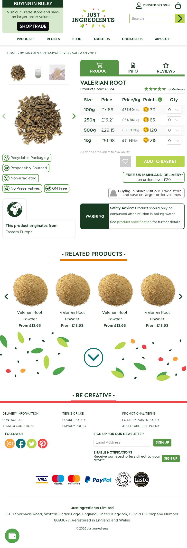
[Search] (180, 18)
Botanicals (29, 53)
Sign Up (170, 458)
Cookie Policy (73, 420)
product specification (134, 222)
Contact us (11, 420)
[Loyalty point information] (160, 99)
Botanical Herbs (55, 53)
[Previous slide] (4, 116)
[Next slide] (74, 116)
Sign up (162, 442)
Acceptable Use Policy (141, 426)
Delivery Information (20, 414)
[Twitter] (32, 443)
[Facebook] (21, 443)
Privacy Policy (74, 426)
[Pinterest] (42, 443)
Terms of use (73, 414)
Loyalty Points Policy (140, 420)
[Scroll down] (93, 358)
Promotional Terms (138, 414)
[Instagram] (10, 443)
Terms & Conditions (18, 426)
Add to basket (160, 161)
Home (11, 53)
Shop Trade (33, 26)
